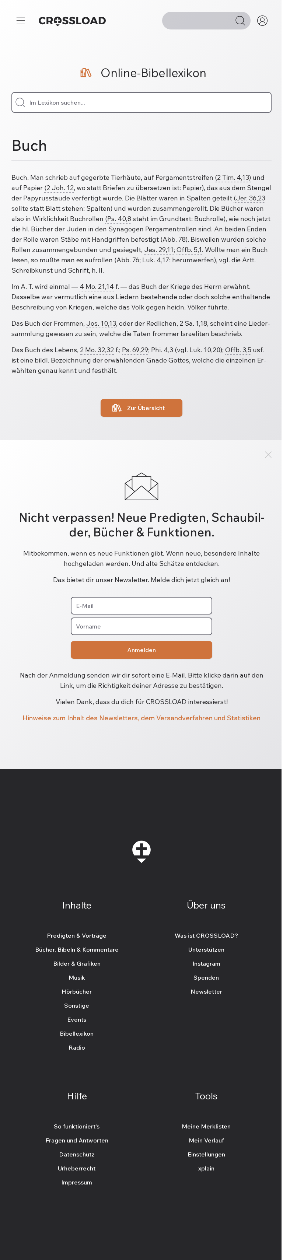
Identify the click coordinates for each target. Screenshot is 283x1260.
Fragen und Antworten (76, 1140)
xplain (206, 1168)
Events (76, 1019)
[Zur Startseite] (72, 20)
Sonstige (76, 1005)
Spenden (206, 977)
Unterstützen (206, 949)
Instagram (206, 963)
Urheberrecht (76, 1168)
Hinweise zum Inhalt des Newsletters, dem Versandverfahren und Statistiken (141, 718)
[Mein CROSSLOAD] (262, 20)
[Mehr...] (20, 20)
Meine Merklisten (206, 1126)
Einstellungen (206, 1154)
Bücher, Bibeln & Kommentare (77, 949)
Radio (77, 1047)
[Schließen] (268, 454)
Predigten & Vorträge (76, 935)
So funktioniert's (76, 1126)
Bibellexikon (77, 1033)
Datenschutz (76, 1154)
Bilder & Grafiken (77, 963)
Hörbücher (77, 991)
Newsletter (206, 991)
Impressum (76, 1182)
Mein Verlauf (206, 1140)
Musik (77, 977)
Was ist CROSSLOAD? (206, 935)
